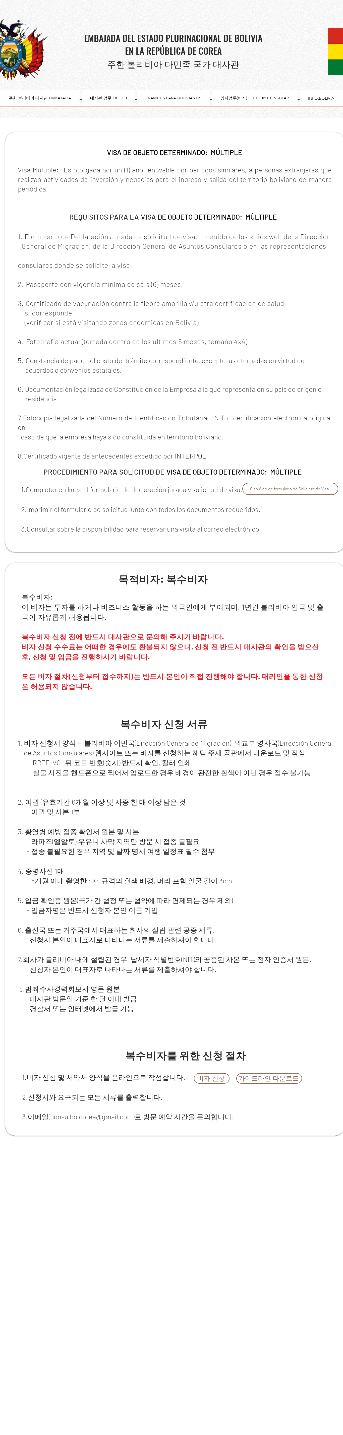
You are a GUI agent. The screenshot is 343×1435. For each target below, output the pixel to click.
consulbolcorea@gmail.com (91, 1116)
